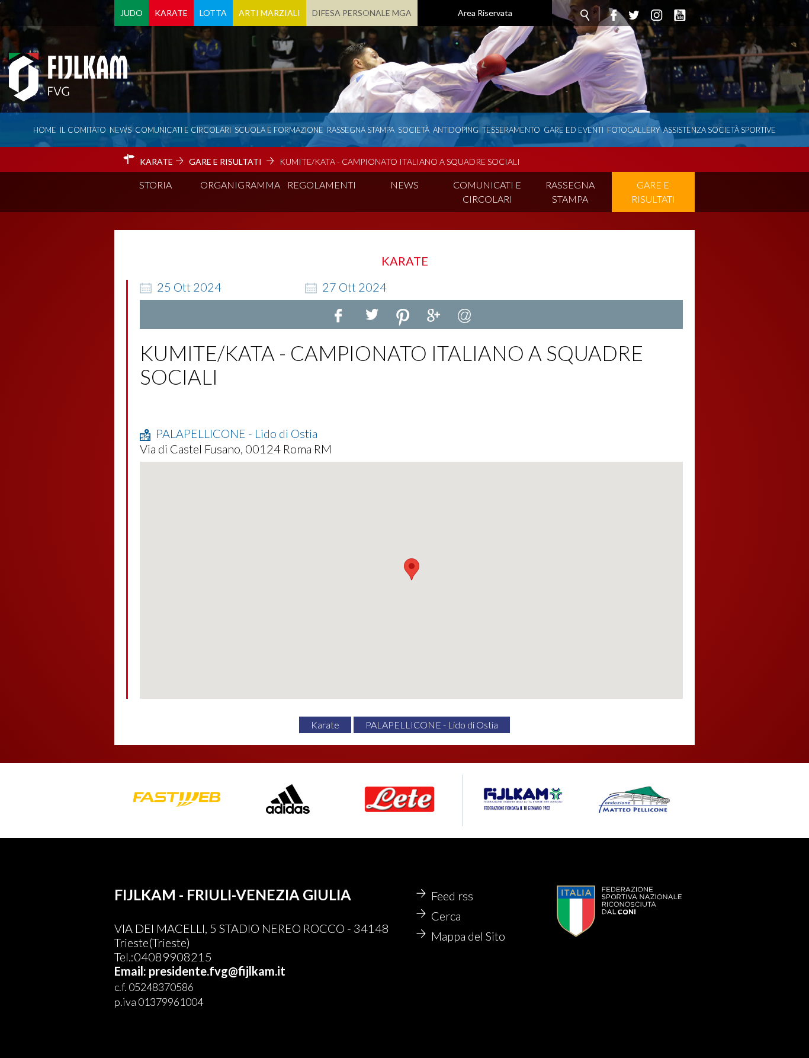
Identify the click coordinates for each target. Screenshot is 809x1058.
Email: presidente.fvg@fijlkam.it (199, 971)
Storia (155, 184)
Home (44, 130)
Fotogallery (633, 130)
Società (413, 130)
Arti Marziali (269, 13)
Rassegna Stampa (360, 130)
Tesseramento (511, 130)
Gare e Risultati (653, 191)
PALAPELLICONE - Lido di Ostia (431, 724)
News (120, 130)
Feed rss (452, 895)
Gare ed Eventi (573, 130)
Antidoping (456, 130)
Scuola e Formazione (279, 130)
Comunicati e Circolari (487, 191)
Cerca (446, 916)
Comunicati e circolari (183, 130)
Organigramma (240, 184)
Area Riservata (485, 13)
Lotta (213, 13)
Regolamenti (321, 184)
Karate (171, 13)
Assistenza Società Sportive (719, 130)
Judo (131, 13)
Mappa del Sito (468, 936)
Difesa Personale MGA (362, 13)
